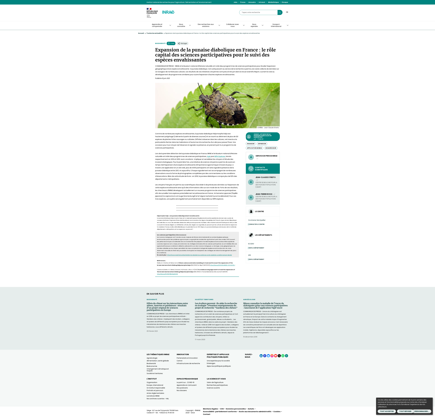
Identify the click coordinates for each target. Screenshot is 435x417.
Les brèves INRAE (153, 396)
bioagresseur (271, 148)
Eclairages (211, 363)
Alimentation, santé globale (158, 361)
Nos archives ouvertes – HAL (158, 398)
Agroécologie (249, 299)
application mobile (254, 148)
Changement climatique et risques (158, 370)
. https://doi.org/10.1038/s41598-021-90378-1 (222, 265)
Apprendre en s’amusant (187, 385)
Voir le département (256, 248)
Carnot (179, 361)
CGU (222, 409)
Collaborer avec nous (232, 25)
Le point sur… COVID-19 (185, 382)
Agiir (208, 156)
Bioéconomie (152, 366)
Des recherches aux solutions (206, 25)
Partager (184, 43)
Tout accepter (387, 411)
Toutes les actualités (154, 33)
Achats (251, 409)
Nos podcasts (182, 388)
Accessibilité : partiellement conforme (220, 411)
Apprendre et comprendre (157, 25)
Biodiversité (160, 43)
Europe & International (276, 25)
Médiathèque (273, 2)
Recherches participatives (217, 385)
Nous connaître (181, 25)
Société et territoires (204, 299)
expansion (262, 144)
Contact (206, 414)
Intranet (262, 2)
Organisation (152, 382)
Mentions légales (210, 409)
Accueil (141, 33)
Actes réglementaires (155, 393)
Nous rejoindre (254, 25)
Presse (242, 2)
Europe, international (155, 385)
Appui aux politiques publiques (219, 366)
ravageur (250, 144)
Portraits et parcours (155, 390)
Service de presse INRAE (266, 157)
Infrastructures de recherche (188, 363)
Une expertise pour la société (218, 361)
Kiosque (285, 2)
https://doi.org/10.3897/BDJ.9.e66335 (167, 274)
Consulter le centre (256, 224)
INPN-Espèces (219, 156)
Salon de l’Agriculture (215, 382)
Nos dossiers (182, 390)
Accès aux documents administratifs (255, 411)
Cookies (276, 411)
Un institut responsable (156, 388)
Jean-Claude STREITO (265, 178)
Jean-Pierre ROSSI (264, 194)
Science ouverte (213, 388)
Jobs (235, 2)
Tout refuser (405, 411)
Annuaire (252, 2)
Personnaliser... (421, 411)
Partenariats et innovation (187, 358)
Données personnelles (236, 409)
